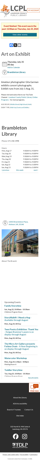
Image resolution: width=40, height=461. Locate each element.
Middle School (14, 104)
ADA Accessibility (20, 403)
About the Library (20, 397)
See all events (33, 378)
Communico (33, 454)
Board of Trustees (14, 409)
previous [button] (5, 170)
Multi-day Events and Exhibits (19, 107)
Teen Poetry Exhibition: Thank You (21, 332)
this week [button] (19, 170)
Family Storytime (12, 305)
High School (23, 104)
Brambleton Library (16, 72)
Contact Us (28, 409)
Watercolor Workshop (15, 358)
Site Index (20, 416)
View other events (20, 35)
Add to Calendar (13, 67)
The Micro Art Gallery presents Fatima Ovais (21, 346)
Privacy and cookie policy (11, 454)
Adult (29, 104)
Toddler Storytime (13, 370)
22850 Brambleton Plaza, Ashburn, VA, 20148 (18, 223)
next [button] (35, 170)
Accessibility (24, 454)
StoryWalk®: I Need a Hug (17, 318)
